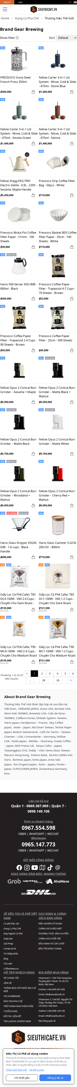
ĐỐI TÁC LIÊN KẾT (12, 1016)
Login (20, 2)
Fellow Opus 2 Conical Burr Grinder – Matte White (57, 441)
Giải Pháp (8, 943)
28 (43, 680)
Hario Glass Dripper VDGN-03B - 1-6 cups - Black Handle (18, 547)
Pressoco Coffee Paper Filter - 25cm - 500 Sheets (55, 338)
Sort (52, 38)
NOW (28, 1021)
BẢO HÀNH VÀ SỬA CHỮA (51, 943)
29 (57, 680)
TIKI (6, 1021)
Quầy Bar (8, 938)
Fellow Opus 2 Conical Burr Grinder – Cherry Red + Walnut (57, 495)
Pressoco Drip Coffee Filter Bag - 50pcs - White (57, 183)
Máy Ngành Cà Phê (13, 933)
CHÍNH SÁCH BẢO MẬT (50, 928)
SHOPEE (21, 1021)
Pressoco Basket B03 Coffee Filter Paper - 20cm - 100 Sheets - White (57, 237)
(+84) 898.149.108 (56, 1010)
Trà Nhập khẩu (11, 953)
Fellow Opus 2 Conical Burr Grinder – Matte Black (18, 441)
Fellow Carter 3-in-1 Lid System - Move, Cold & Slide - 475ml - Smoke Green (19, 133)
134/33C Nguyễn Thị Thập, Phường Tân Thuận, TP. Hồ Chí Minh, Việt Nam (55, 1002)
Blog (6, 958)
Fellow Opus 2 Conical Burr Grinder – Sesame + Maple (18, 390)
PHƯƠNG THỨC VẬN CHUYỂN (53, 933)
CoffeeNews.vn (11, 968)
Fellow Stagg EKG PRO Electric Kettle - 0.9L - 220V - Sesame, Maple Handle (18, 185)
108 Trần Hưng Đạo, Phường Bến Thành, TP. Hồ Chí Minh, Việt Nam (55, 981)
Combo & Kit (10, 948)
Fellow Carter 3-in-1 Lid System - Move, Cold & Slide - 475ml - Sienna (57, 133)
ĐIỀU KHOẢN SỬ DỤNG (50, 923)
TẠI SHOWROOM (12, 996)
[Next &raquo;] (71, 680)
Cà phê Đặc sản (11, 923)
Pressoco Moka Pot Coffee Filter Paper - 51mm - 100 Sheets (18, 237)
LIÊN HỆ (8, 982)
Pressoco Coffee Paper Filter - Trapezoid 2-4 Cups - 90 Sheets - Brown (18, 340)
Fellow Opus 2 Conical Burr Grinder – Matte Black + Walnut (57, 392)
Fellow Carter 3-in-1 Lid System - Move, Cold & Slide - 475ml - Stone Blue (57, 81)
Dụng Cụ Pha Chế (27, 18)
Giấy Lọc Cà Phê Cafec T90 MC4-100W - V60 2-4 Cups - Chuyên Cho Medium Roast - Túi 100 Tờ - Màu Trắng (18, 651)
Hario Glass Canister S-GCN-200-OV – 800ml (58, 545)
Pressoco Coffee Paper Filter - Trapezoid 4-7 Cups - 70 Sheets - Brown (57, 288)
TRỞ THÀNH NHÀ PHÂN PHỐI (18, 1006)
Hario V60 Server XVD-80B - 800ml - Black (18, 286)
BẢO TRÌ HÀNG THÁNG (50, 948)
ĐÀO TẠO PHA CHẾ (13, 1001)
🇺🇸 (75, 2)
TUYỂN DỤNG (11, 1011)
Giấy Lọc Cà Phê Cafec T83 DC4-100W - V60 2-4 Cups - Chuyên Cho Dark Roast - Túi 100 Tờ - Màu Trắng (18, 599)
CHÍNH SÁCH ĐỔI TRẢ (49, 938)
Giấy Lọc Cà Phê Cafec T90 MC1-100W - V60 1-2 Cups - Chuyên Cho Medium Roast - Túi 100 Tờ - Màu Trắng (57, 651)
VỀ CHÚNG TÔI (11, 977)
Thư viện (8, 963)
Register (7, 2)
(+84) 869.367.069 (56, 989)
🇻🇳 (70, 2)
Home (5, 18)
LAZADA (12, 1021)
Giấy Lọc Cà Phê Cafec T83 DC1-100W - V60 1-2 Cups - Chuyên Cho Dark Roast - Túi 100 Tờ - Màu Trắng (56, 599)
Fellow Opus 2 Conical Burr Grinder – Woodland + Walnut (18, 495)
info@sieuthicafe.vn (55, 994)
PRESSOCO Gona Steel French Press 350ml (15, 79)
